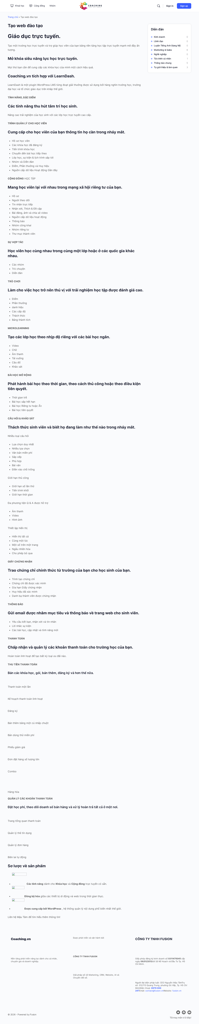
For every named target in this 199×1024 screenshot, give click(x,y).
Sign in (170, 5)
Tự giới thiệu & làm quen (166, 67)
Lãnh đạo (158, 41)
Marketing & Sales (163, 50)
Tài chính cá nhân (162, 58)
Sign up (184, 5)
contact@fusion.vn (154, 990)
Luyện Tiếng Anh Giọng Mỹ (167, 45)
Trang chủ (13, 17)
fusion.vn (176, 990)
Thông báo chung (162, 63)
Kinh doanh (159, 37)
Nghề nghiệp (160, 54)
